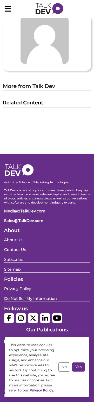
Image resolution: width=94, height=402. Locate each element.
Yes (78, 367)
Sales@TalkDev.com (23, 220)
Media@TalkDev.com (24, 211)
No (64, 367)
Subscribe (13, 259)
